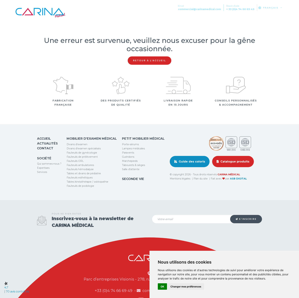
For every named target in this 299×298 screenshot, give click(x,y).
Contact (284, 18)
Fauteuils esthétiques (80, 177)
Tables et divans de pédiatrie (84, 173)
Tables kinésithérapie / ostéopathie (87, 181)
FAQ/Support (234, 18)
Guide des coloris (191, 161)
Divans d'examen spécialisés (84, 148)
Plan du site (200, 178)
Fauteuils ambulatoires (80, 165)
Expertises (43, 167)
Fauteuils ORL (75, 160)
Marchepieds (130, 160)
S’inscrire (248, 219)
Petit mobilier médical (143, 139)
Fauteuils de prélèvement (82, 156)
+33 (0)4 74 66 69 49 (114, 290)
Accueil (44, 139)
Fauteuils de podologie (80, 185)
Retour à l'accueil (149, 60)
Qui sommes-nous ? (49, 163)
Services (42, 172)
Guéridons (128, 156)
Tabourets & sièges (133, 165)
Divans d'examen (77, 144)
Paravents (128, 152)
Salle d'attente (130, 169)
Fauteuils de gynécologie (82, 152)
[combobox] (272, 7)
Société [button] (209, 18)
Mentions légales (180, 178)
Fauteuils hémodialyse (80, 169)
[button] (290, 7)
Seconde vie (133, 179)
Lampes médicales (133, 148)
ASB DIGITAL (238, 178)
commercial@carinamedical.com (199, 9)
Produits (187, 18)
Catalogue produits (234, 161)
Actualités (261, 18)
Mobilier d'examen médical (92, 139)
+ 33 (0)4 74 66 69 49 (240, 9)
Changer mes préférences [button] (185, 286)
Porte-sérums (130, 144)
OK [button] (162, 286)
